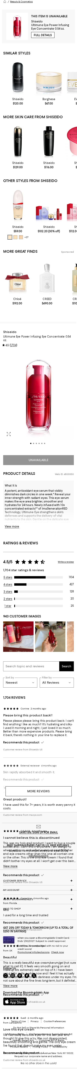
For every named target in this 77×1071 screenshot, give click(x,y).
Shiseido (37, 21)
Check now (57, 952)
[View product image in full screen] (8, 434)
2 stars (8, 598)
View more (12, 526)
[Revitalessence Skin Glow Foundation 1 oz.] (18, 204)
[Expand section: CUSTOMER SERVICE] (38, 880)
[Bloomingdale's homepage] (4, 1)
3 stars (8, 591)
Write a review (66, 561)
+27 (26, 237)
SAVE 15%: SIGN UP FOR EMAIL (38, 832)
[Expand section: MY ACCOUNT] (38, 890)
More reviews (38, 791)
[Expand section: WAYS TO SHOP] (38, 908)
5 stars (8, 577)
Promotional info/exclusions (34, 952)
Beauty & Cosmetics (21, 1)
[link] (18, 101)
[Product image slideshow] (38, 400)
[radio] (9, 237)
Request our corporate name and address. (38, 1056)
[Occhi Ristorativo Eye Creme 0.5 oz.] (49, 77)
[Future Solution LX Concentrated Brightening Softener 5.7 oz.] (18, 141)
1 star (8, 606)
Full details (43, 35)
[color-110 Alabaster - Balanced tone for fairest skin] (10, 237)
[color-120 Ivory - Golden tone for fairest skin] (15, 237)
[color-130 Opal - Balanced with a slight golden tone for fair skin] (21, 237)
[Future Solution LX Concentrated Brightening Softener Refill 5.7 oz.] (49, 141)
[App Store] (15, 1001)
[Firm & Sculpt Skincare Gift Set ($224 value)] (49, 204)
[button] (38, 400)
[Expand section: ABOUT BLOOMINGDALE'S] (38, 899)
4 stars (8, 584)
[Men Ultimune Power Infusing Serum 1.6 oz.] (18, 77)
